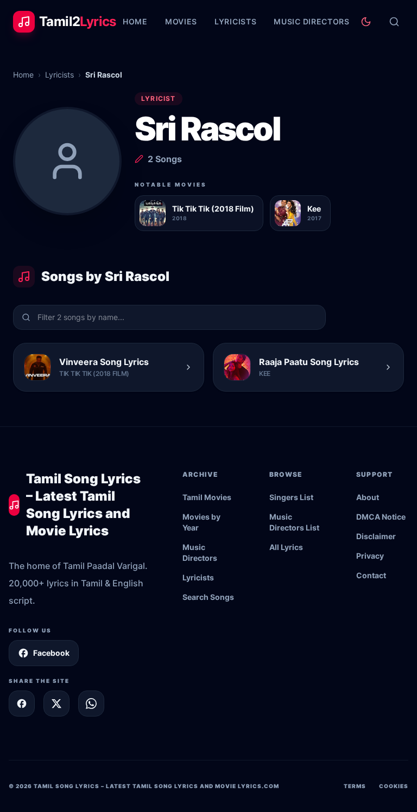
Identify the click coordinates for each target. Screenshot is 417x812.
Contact (371, 575)
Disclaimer (376, 536)
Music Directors (312, 21)
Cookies (393, 786)
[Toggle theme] (366, 21)
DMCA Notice (381, 516)
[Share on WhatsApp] (91, 703)
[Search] (394, 21)
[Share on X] (56, 703)
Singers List (291, 497)
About (367, 497)
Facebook (51, 652)
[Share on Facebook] (22, 703)
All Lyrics (286, 547)
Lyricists (235, 21)
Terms (355, 786)
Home (135, 21)
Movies (181, 21)
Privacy (370, 555)
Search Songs (208, 597)
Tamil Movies (206, 497)
